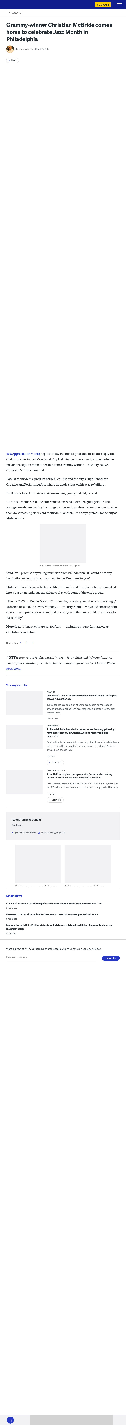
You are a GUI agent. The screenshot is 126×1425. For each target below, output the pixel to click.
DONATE (104, 4)
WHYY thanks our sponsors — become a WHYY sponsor (60, 565)
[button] (10, 1420)
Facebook (20, 642)
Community (54, 726)
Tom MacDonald (25, 49)
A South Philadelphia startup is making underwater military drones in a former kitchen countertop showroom (79, 775)
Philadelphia (15, 13)
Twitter (26, 642)
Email (33, 642)
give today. (13, 669)
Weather (51, 692)
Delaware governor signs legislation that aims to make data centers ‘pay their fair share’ (52, 914)
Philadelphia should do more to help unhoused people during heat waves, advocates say (82, 697)
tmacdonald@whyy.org (53, 832)
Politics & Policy (56, 770)
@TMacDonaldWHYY (25, 832)
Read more (17, 825)
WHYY (11, 5)
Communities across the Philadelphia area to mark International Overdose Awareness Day (54, 903)
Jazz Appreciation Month (23, 454)
